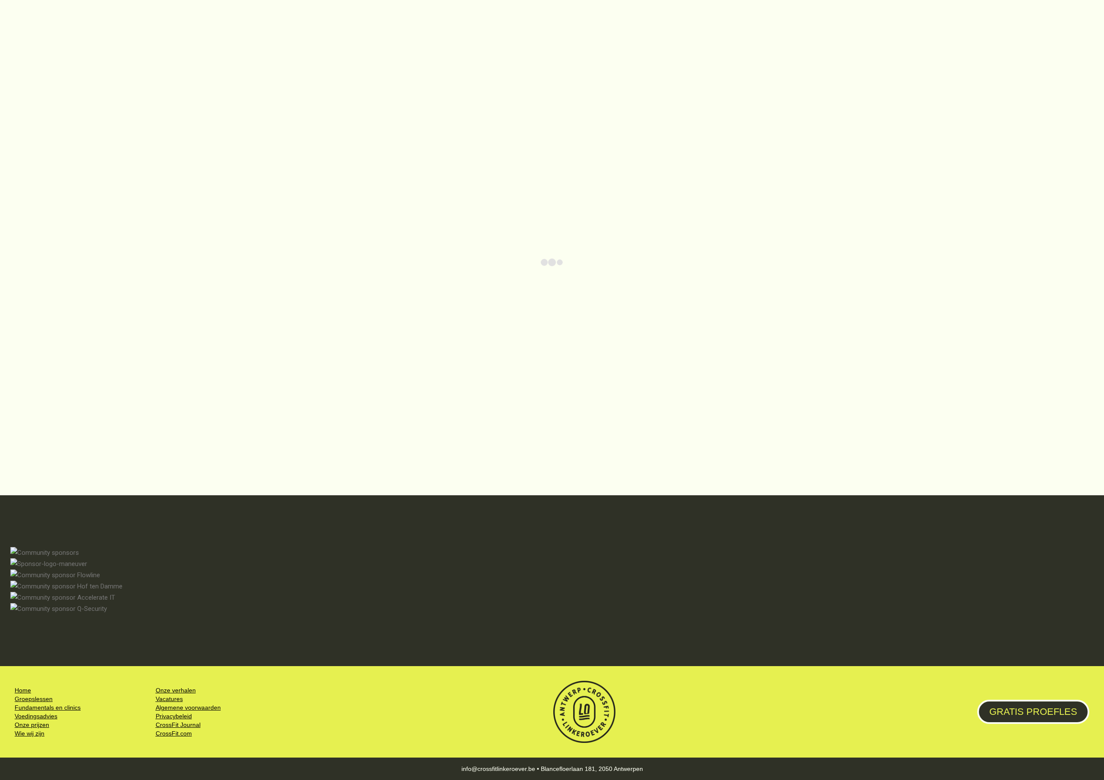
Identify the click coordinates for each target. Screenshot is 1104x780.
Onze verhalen (176, 690)
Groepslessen (34, 698)
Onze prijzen (32, 724)
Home (23, 690)
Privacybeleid (174, 716)
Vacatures (169, 698)
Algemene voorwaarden (188, 707)
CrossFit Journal (178, 724)
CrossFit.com (174, 733)
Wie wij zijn (29, 733)
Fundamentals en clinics (48, 707)
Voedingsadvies (36, 716)
